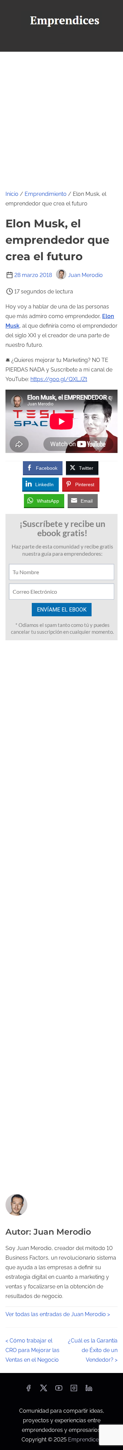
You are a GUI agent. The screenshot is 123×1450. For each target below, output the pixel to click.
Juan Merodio (85, 275)
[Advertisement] (61, 116)
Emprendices (84, 1439)
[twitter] (43, 1390)
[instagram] (73, 1390)
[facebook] (28, 1390)
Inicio (11, 194)
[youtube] (58, 1390)
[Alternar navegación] (61, 43)
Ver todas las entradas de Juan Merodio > (57, 1314)
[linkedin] (88, 1390)
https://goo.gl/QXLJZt (58, 379)
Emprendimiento (46, 194)
